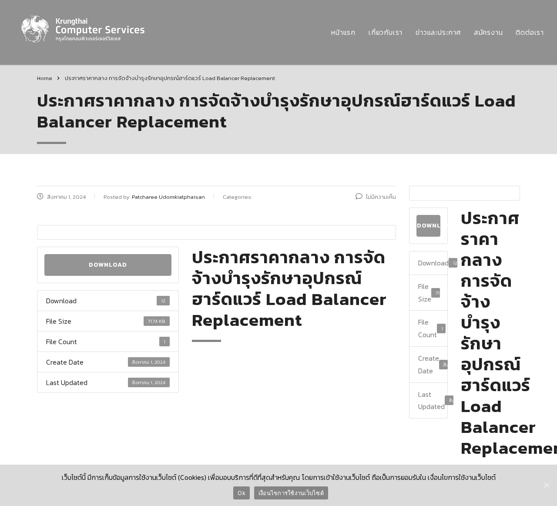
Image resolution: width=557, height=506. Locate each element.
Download (108, 264)
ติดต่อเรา (530, 32)
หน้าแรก (343, 32)
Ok (241, 492)
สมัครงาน (488, 32)
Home (44, 78)
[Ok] (546, 485)
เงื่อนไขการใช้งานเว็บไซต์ (291, 492)
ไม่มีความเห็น (381, 197)
